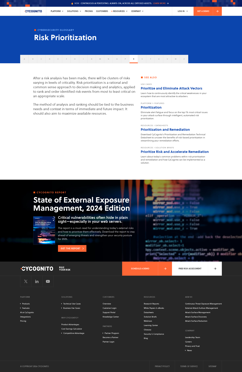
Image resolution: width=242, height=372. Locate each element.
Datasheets (148, 312)
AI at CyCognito (27, 312)
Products (26, 303)
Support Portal (109, 312)
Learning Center (151, 325)
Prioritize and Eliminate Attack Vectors (171, 88)
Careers (188, 341)
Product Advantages (70, 324)
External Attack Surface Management (201, 308)
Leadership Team (192, 337)
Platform (56, 11)
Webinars (148, 321)
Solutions (72, 11)
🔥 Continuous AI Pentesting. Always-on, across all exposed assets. (118, 3)
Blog (146, 338)
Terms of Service (189, 366)
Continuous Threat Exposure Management (203, 303)
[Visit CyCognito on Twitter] (25, 281)
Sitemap (212, 366)
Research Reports (151, 303)
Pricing (89, 11)
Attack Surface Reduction (196, 321)
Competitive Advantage (73, 333)
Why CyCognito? (69, 318)
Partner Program (112, 333)
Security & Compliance (154, 334)
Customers (102, 11)
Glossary (147, 329)
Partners (107, 326)
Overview (107, 303)
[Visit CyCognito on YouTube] (47, 281)
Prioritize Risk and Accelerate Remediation (175, 151)
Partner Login (108, 341)
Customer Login (109, 308)
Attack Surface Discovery (196, 316)
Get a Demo (203, 11)
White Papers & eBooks (154, 308)
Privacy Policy (162, 366)
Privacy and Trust (192, 346)
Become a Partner (110, 337)
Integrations (25, 316)
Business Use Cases (71, 308)
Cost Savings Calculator (71, 328)
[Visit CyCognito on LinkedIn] (36, 281)
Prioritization (151, 107)
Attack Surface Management (197, 312)
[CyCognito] (33, 11)
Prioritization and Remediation (165, 129)
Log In (181, 11)
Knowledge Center (111, 316)
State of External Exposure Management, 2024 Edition (81, 204)
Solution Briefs (150, 316)
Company (136, 11)
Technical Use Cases (72, 303)
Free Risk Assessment (190, 268)
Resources (119, 11)
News (189, 350)
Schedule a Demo (140, 268)
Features (26, 308)
